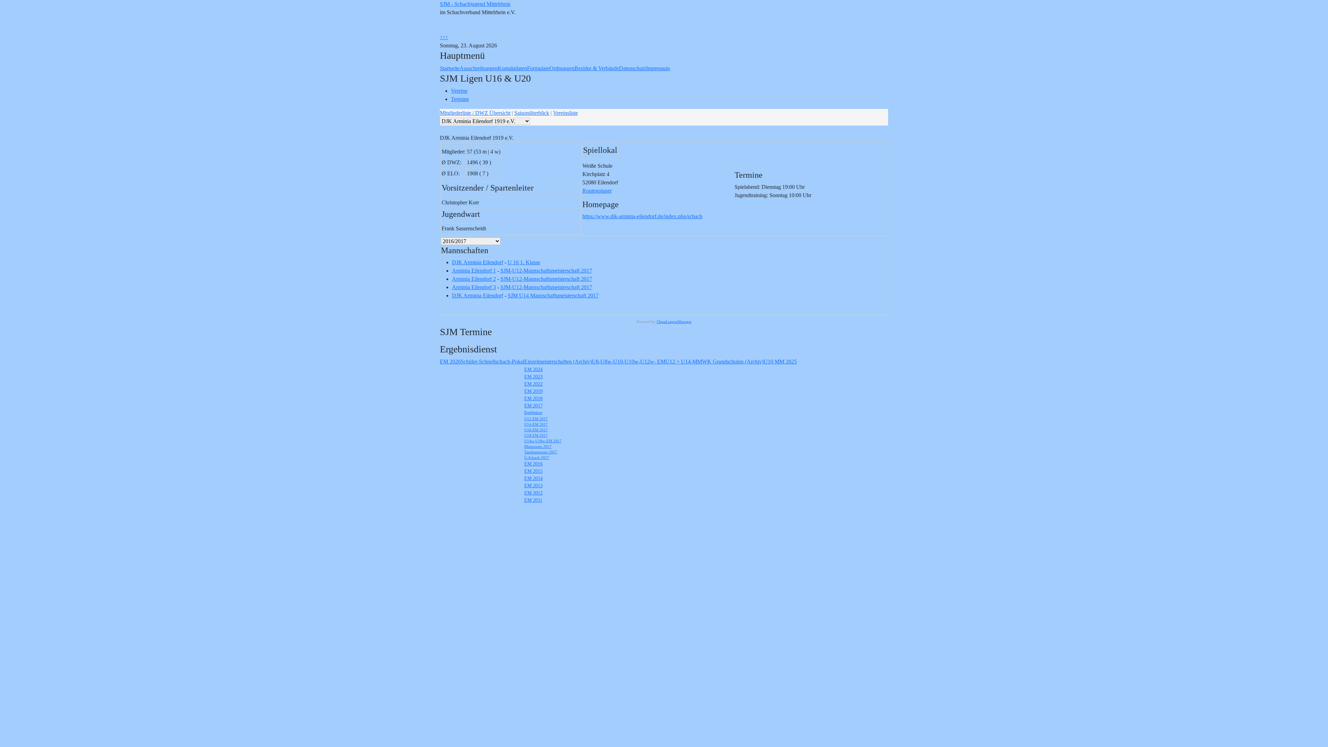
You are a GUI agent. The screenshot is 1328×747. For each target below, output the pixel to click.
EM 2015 (533, 471)
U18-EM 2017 (536, 435)
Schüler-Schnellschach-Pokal (492, 362)
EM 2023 (533, 376)
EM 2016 (533, 464)
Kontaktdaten (512, 68)
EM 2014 (533, 478)
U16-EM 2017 (536, 430)
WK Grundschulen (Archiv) (733, 362)
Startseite (450, 68)
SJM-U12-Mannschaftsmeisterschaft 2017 (546, 271)
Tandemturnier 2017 (540, 452)
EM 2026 (450, 362)
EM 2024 (533, 369)
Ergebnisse (533, 412)
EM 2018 (533, 398)
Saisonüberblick (531, 113)
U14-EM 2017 (536, 424)
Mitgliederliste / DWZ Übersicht (475, 113)
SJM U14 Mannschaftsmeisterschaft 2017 (553, 295)
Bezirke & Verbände (596, 68)
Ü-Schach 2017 (536, 457)
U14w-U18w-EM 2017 (543, 441)
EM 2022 (533, 384)
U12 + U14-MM (683, 362)
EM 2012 (533, 493)
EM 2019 (533, 391)
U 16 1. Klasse (524, 262)
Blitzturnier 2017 (538, 446)
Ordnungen (562, 68)
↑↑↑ (444, 37)
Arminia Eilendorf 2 (474, 279)
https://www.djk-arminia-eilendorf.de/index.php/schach (642, 216)
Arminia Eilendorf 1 (474, 271)
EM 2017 (533, 405)
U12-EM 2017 (536, 419)
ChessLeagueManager (674, 322)
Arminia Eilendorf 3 (474, 287)
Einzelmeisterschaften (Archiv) (558, 362)
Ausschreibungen (479, 68)
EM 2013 (533, 485)
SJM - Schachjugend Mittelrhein (475, 4)
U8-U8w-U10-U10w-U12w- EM (628, 362)
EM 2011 (533, 500)
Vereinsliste (565, 113)
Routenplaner (597, 191)
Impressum (658, 68)
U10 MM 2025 (780, 362)
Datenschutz (632, 68)
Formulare (538, 68)
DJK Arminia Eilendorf (477, 262)
